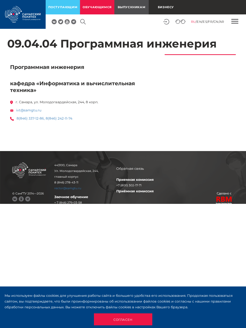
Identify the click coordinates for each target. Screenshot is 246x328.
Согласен (123, 320)
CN (216, 22)
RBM (224, 201)
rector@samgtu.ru (67, 188)
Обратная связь (130, 168)
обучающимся (97, 7)
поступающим (63, 7)
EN (199, 22)
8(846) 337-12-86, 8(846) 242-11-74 (44, 118)
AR (222, 22)
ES (205, 22)
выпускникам (132, 7)
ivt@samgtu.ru (28, 110)
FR (210, 22)
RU (193, 22)
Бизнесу (166, 7)
